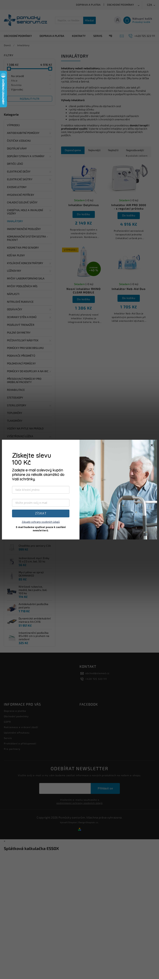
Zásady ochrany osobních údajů (41, 522)
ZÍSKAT (41, 513)
